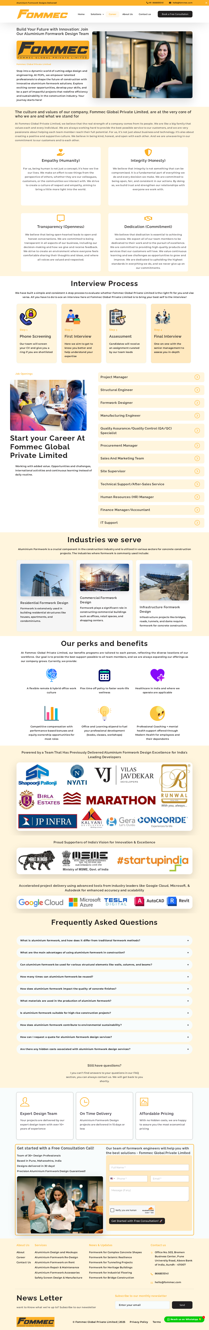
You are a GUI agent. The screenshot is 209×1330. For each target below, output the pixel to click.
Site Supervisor (113, 471)
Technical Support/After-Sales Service (132, 484)
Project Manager (114, 377)
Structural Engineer (117, 390)
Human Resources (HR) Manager (127, 497)
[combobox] (112, 1178)
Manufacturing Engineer (120, 415)
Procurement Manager (119, 445)
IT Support (109, 523)
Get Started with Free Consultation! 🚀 (137, 1220)
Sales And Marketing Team (122, 458)
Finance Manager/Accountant (125, 510)
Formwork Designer (117, 403)
